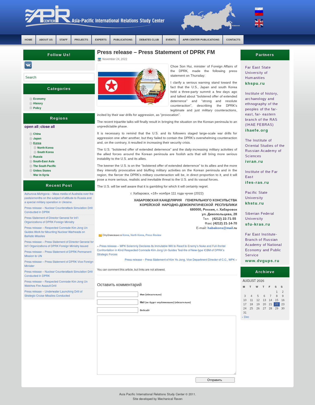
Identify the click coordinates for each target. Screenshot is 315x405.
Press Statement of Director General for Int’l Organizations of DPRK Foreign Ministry (51, 220)
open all (31, 126)
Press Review (153, 235)
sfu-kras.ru (257, 224)
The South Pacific (44, 166)
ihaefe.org (256, 130)
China (37, 134)
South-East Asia (43, 161)
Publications (122, 39)
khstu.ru (254, 203)
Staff (63, 39)
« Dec (245, 317)
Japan (37, 138)
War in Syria (41, 175)
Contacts (233, 39)
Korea (37, 143)
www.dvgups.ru (262, 261)
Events (171, 39)
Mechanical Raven (170, 398)
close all (47, 126)
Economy (39, 99)
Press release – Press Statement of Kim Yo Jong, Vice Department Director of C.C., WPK (180, 259)
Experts (101, 39)
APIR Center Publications (201, 39)
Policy (37, 108)
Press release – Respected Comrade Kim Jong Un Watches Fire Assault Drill (56, 283)
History (38, 103)
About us (46, 39)
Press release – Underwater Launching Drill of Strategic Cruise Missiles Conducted (53, 293)
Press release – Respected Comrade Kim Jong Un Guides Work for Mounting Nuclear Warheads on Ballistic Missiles (56, 232)
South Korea (45, 152)
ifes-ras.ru (257, 182)
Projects (81, 39)
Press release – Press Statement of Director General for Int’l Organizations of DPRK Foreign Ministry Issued (59, 244)
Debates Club (149, 39)
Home (28, 39)
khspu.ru (255, 83)
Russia (37, 156)
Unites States (42, 170)
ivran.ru (254, 161)
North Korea (45, 147)
